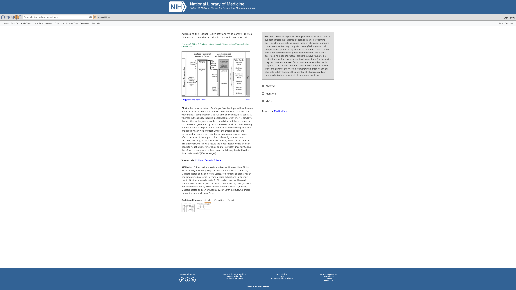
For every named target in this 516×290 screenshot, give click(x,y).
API (506, 17)
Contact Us (328, 280)
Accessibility (329, 276)
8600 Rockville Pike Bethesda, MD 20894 (234, 277)
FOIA (282, 276)
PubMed (218, 160)
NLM (249, 286)
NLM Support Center (328, 274)
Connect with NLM (187, 274)
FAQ (512, 17)
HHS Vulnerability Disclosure (281, 278)
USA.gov (266, 286)
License (247, 100)
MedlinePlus (280, 111)
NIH (254, 286)
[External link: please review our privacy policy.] (181, 279)
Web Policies (281, 274)
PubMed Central (203, 160)
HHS (259, 286)
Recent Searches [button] (506, 23)
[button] (14, 23)
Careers (329, 278)
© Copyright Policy (188, 100)
